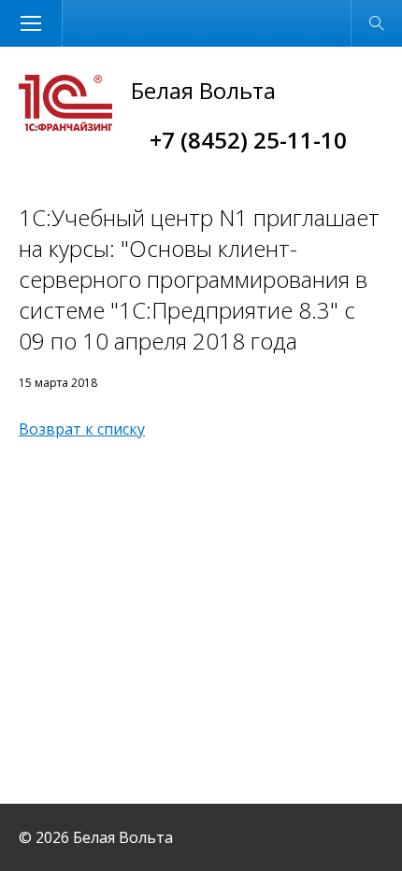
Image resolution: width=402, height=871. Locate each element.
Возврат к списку (82, 429)
